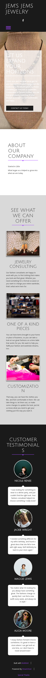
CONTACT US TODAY (19, 108)
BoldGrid (25, 663)
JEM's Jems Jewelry (19, 9)
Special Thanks (24, 675)
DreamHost (27, 669)
